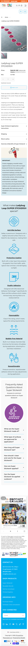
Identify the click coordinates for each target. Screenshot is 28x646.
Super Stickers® (7, 583)
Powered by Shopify (19, 638)
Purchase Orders (8, 601)
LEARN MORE (8, 1)
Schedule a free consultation (11, 604)
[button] (4, 56)
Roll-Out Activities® (8, 589)
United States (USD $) (14, 632)
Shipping (12, 72)
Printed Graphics (8, 592)
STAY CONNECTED (10, 610)
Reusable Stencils (8, 586)
